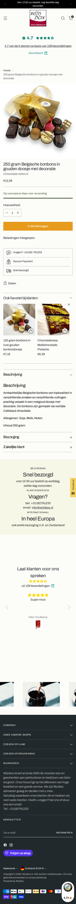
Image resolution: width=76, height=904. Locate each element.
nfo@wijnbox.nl (43, 507)
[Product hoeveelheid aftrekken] (7, 213)
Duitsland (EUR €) (34, 868)
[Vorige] (5, 4)
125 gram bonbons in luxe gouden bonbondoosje (16, 345)
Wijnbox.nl (27, 874)
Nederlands (9, 868)
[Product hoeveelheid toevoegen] (18, 213)
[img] (38, 581)
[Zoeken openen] (63, 18)
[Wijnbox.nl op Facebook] (5, 845)
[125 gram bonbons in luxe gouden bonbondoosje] (19, 319)
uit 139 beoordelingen (36, 585)
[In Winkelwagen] (30, 331)
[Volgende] (70, 4)
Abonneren (64, 832)
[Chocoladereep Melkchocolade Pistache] (53, 319)
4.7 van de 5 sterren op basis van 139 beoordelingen (38, 45)
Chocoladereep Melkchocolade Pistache (47, 345)
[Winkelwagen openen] (5, 18)
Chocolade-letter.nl (15, 173)
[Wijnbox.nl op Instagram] (11, 845)
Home (7, 70)
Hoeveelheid (11, 205)
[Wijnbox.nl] (38, 18)
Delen (12, 283)
